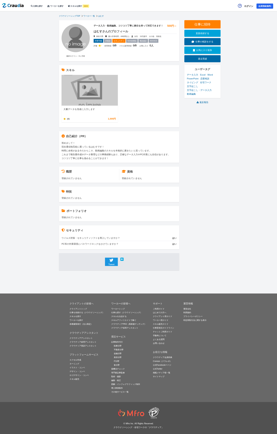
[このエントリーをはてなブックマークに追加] (126, 259)
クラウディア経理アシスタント (83, 342)
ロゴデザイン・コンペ (79, 375)
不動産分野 (118, 350)
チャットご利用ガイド (162, 332)
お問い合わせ (158, 343)
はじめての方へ (159, 312)
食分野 (117, 365)
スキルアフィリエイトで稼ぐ (123, 320)
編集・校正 (116, 380)
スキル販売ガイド (160, 324)
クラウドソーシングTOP (69, 16)
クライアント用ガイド (162, 316)
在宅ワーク (205, 82)
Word (210, 74)
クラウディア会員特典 (162, 357)
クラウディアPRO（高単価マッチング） (128, 324)
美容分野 (118, 357)
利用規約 (187, 312)
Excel (203, 74)
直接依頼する (202, 33)
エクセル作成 (75, 360)
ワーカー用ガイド (160, 320)
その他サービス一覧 (120, 392)
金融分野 (118, 353)
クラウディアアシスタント (81, 338)
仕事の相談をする (204, 41)
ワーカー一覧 (89, 16)
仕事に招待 (202, 24)
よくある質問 (158, 339)
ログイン (248, 6)
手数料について (159, 335)
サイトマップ (158, 376)
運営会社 (187, 309)
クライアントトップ (78, 309)
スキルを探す (79, 6)
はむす (101, 16)
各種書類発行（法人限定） (81, 324)
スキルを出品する (119, 316)
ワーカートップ (118, 309)
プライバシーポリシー (193, 316)
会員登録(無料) (264, 6)
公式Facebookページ (162, 365)
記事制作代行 (117, 342)
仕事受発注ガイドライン (163, 328)
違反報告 (203, 102)
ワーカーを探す (57, 6)
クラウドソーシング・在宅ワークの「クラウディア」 (138, 427)
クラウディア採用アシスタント (124, 328)
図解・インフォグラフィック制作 (125, 384)
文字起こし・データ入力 (199, 90)
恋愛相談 (204, 78)
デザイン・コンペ (77, 371)
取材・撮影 (116, 376)
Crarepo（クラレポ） (162, 361)
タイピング (192, 82)
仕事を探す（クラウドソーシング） (126, 312)
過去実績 (202, 58)
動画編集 (191, 94)
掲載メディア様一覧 (161, 373)
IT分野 (116, 361)
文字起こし (192, 86)
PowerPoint (192, 78)
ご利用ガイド (158, 309)
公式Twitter (157, 369)
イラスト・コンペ (77, 367)
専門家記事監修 (118, 373)
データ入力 (192, 74)
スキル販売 (74, 379)
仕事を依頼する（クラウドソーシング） (87, 312)
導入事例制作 (117, 388)
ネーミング (74, 364)
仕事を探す (38, 6)
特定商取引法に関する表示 (194, 320)
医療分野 (118, 346)
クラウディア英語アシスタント (83, 346)
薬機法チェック (118, 369)
